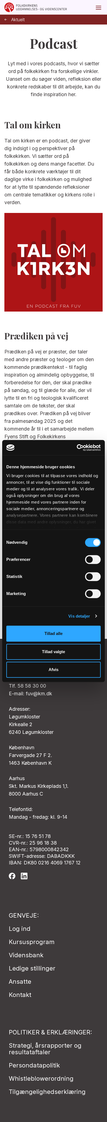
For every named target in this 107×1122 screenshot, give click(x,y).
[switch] (93, 559)
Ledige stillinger (32, 968)
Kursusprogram (32, 942)
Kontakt (20, 994)
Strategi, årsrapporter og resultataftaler (45, 1048)
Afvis (53, 669)
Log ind (19, 928)
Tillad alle (53, 633)
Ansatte (20, 981)
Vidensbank (26, 955)
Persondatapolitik (34, 1065)
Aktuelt (18, 19)
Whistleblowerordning (41, 1078)
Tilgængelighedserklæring (47, 1091)
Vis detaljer (79, 616)
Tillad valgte (53, 651)
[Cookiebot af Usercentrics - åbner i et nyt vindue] (77, 447)
